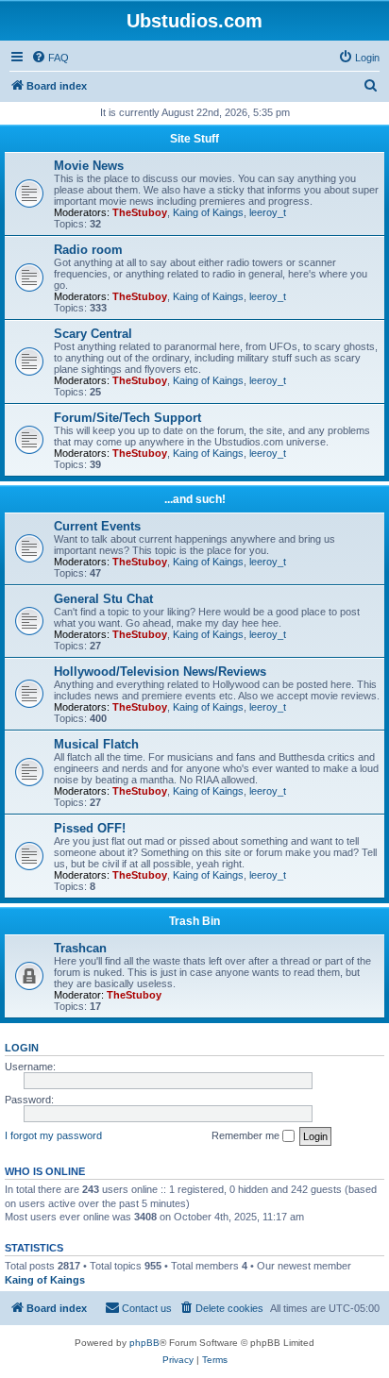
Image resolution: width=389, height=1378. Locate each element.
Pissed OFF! (90, 828)
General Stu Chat (103, 599)
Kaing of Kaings (208, 212)
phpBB (144, 1342)
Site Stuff (194, 138)
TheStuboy (139, 212)
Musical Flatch (96, 744)
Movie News (89, 166)
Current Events (97, 526)
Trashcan (80, 948)
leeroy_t (267, 212)
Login (22, 1047)
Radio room (88, 250)
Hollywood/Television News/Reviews (160, 671)
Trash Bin (194, 921)
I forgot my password (53, 1135)
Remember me (246, 1135)
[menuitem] (50, 57)
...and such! (195, 499)
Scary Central (93, 334)
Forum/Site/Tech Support (127, 418)
